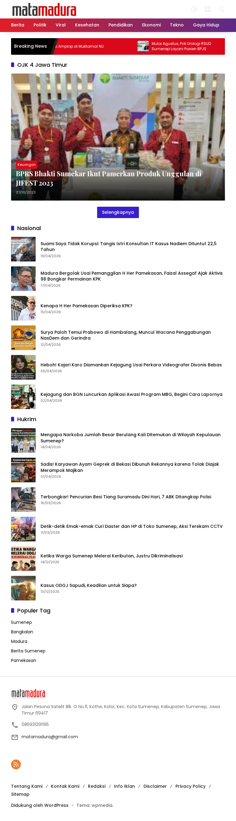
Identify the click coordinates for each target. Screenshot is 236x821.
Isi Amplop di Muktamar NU (65, 46)
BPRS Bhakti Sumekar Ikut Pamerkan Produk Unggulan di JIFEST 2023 (109, 178)
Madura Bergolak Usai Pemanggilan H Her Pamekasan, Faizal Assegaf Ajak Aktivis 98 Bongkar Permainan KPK (132, 276)
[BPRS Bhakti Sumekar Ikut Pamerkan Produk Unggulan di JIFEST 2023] (118, 137)
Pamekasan (23, 660)
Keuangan (27, 164)
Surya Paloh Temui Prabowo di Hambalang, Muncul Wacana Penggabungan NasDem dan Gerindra (126, 335)
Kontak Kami (65, 786)
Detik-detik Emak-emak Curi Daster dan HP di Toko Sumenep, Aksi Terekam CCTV (132, 526)
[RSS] (16, 764)
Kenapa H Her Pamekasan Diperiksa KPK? (86, 306)
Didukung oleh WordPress (40, 805)
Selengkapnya (118, 212)
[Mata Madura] (44, 9)
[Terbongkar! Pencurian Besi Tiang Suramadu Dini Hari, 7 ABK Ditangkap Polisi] (23, 499)
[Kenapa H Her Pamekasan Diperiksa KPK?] (23, 308)
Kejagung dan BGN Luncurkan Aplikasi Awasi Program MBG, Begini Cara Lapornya (131, 394)
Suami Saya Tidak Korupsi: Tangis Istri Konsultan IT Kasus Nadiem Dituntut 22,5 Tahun (129, 247)
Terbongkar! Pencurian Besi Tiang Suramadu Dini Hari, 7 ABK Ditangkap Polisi (126, 497)
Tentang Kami (26, 786)
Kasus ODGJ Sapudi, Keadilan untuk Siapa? (89, 585)
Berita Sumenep (28, 651)
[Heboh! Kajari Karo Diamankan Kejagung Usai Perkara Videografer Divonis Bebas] (23, 367)
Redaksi (96, 786)
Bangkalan (22, 632)
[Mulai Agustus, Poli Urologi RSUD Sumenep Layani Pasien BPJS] (129, 46)
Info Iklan (124, 786)
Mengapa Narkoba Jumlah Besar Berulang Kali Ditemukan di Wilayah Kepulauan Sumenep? (131, 438)
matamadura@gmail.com (50, 737)
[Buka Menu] (207, 9)
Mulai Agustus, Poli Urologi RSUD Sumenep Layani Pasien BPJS (168, 46)
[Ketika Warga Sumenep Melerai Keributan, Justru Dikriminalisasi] (23, 558)
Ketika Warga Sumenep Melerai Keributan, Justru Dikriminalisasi (112, 556)
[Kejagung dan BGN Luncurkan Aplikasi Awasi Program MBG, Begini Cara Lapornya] (23, 397)
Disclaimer (155, 786)
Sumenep (21, 622)
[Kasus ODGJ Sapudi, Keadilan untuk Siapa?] (23, 588)
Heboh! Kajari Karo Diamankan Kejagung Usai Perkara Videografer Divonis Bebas (131, 365)
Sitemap (20, 794)
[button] (194, 9)
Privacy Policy (190, 786)
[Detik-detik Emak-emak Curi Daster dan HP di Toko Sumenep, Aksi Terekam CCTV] (23, 529)
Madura (19, 641)
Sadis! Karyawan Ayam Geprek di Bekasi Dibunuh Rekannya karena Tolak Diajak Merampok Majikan (130, 467)
